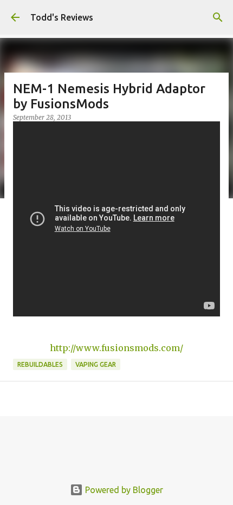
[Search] (217, 17)
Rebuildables (40, 364)
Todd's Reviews (61, 17)
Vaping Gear (95, 364)
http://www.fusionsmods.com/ (116, 347)
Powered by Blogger (123, 490)
